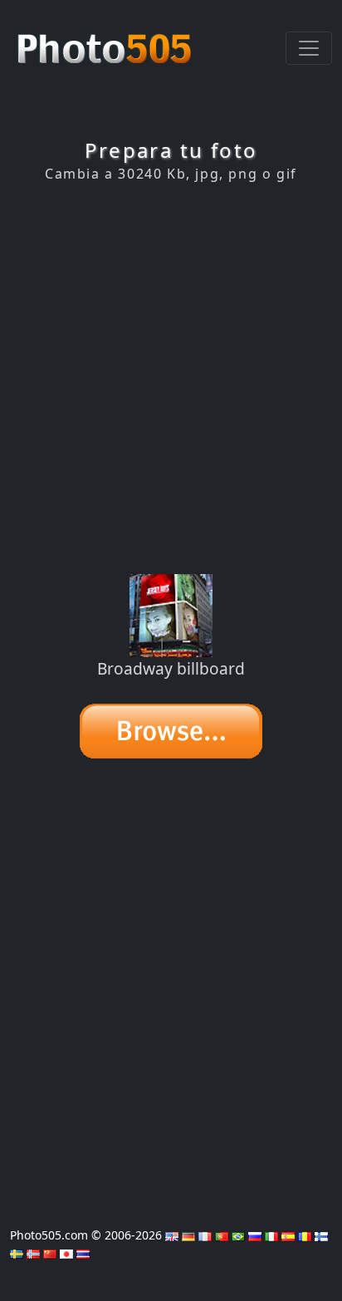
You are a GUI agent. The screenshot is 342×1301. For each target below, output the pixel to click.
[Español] (288, 1235)
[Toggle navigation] (309, 48)
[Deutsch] (188, 1235)
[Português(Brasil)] (238, 1235)
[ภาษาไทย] (83, 1252)
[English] (171, 1235)
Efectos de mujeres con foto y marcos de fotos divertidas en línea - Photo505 (106, 40)
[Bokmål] (33, 1252)
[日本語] (66, 1252)
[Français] (205, 1235)
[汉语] (49, 1252)
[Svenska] (16, 1252)
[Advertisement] (171, 378)
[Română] (304, 1235)
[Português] (221, 1235)
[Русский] (254, 1235)
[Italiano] (271, 1235)
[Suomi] (321, 1235)
